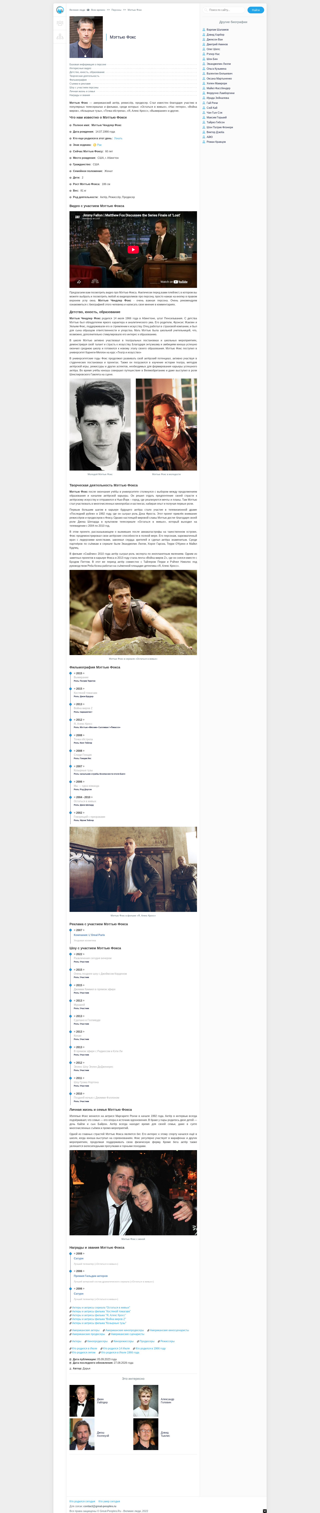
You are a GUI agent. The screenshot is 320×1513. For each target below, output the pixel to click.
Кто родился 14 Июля (116, 1348)
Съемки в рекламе (80, 83)
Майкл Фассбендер (218, 88)
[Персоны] (60, 23)
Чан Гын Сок (214, 112)
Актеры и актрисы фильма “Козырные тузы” (99, 1323)
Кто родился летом (83, 1352)
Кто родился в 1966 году (151, 1348)
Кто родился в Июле (84, 1348)
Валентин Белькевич (219, 73)
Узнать (118, 138)
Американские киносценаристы (169, 1330)
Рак (99, 144)
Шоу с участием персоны (84, 87)
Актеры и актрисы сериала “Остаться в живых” (101, 1307)
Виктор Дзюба (215, 132)
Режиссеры (167, 1341)
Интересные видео (80, 68)
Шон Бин (212, 59)
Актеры (76, 1341)
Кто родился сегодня (82, 1501)
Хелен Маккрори (216, 83)
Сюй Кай (211, 107)
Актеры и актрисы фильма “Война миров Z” (99, 1319)
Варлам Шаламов (217, 29)
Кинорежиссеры (124, 1341)
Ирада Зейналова (217, 98)
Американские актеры (86, 1330)
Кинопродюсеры (97, 1341)
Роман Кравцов (216, 141)
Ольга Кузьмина (216, 68)
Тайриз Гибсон (215, 122)
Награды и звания (80, 95)
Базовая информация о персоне (88, 64)
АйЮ (209, 137)
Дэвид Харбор (215, 34)
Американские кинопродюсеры (125, 1330)
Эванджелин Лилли (218, 63)
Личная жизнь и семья (82, 91)
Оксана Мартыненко (219, 78)
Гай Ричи (212, 103)
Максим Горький (216, 117)
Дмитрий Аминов (217, 44)
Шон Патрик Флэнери (219, 127)
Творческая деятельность (84, 75)
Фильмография (78, 79)
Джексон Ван (214, 39)
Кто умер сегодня (109, 1501)
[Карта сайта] (60, 36)
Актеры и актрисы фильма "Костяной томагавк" (101, 1311)
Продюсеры (147, 1341)
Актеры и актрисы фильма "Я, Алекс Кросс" (99, 1315)
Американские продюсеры (88, 1334)
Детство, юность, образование (87, 72)
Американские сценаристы (127, 1334)
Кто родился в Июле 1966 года (120, 1352)
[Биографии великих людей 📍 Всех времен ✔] (60, 10)
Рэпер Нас (213, 54)
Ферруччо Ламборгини (220, 93)
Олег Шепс (213, 49)
